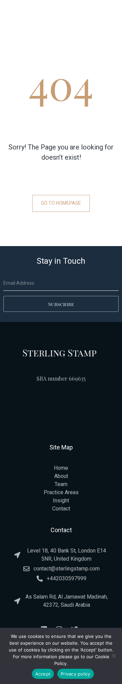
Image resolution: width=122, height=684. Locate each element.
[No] (113, 655)
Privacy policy (75, 674)
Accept (43, 674)
